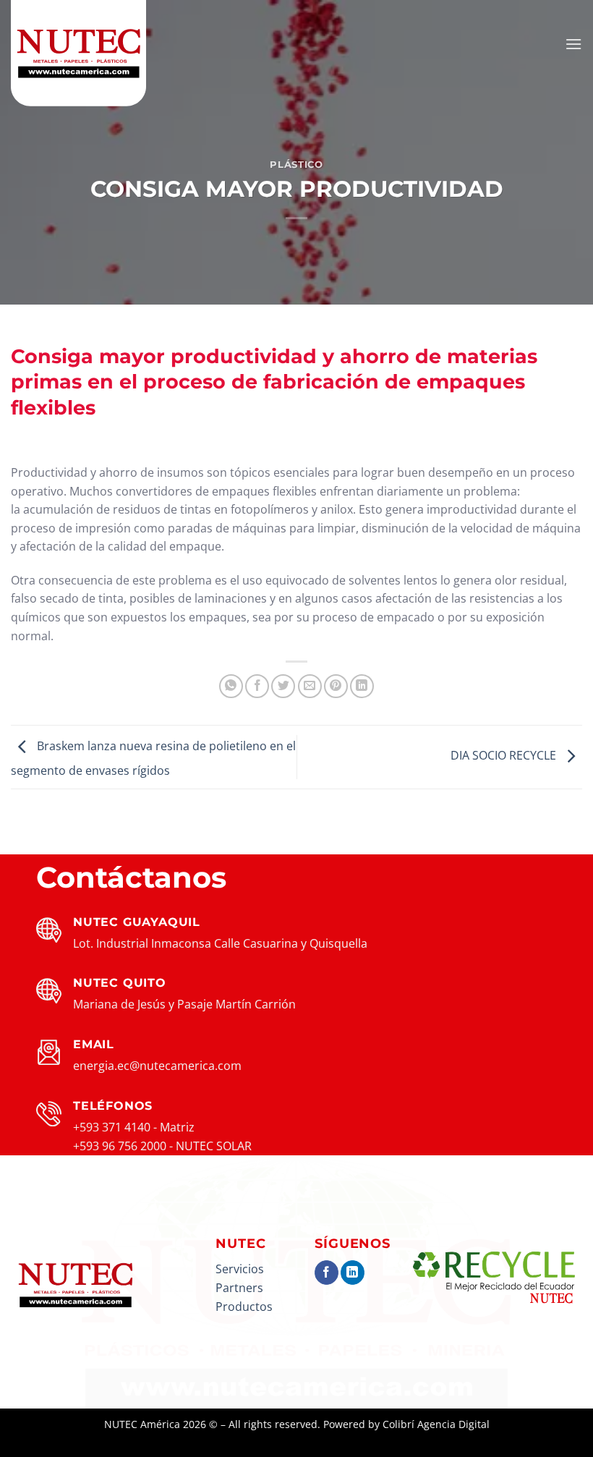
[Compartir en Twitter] (283, 686)
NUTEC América (142, 1424)
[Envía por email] (310, 686)
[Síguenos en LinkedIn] (352, 1272)
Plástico (296, 164)
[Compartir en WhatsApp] (231, 686)
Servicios (240, 1269)
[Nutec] (83, 54)
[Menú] (573, 43)
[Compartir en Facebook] (257, 686)
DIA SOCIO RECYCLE (505, 756)
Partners (239, 1288)
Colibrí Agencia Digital (436, 1424)
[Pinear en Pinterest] (336, 686)
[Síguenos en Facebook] (326, 1272)
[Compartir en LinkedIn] (362, 686)
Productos (244, 1306)
